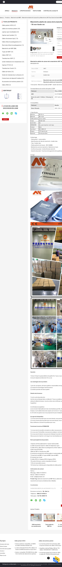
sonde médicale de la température (12, 61)
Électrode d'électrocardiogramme (11, 45)
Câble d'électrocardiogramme (10, 42)
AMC (32, 94)
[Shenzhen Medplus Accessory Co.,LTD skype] (17, 113)
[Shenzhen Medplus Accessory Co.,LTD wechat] (13, 113)
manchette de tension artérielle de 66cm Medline (43, 481)
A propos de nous (25, 10)
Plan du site (3, 555)
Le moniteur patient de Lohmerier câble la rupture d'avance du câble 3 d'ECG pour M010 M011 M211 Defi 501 (50, 545)
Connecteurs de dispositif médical (11, 78)
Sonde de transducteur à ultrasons (12, 75)
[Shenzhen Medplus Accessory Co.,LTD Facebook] (3, 2)
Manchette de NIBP (16, 17)
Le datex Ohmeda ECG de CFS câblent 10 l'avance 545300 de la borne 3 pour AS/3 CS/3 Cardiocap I (26, 549)
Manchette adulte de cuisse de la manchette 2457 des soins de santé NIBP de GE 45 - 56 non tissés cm (42, 54)
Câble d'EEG (5, 85)
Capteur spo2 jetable (8, 35)
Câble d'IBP (5, 55)
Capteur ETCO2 (6, 65)
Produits (14, 10)
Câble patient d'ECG (7, 25)
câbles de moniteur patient (9, 28)
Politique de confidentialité (9, 564)
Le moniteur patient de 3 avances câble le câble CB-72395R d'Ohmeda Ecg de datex (50, 553)
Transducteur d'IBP (7, 58)
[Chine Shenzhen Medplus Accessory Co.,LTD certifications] (6, 96)
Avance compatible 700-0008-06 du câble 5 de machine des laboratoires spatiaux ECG (26, 553)
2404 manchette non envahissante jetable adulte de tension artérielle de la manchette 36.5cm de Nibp (36, 525)
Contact (2, 551)
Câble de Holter (6, 71)
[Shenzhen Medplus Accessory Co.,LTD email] (4, 113)
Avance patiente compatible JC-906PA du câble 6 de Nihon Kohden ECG (25, 544)
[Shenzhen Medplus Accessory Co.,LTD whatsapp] (8, 113)
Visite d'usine (37, 10)
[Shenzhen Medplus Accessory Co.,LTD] (31, 7)
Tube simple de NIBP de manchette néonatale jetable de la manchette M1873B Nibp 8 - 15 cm (49, 525)
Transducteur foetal (7, 68)
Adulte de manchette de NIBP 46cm (46, 478)
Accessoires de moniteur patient (11, 81)
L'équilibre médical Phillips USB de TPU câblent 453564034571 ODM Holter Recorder (50, 549)
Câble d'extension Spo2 (8, 38)
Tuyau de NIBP (6, 52)
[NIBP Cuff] (39, 36)
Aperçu (7, 10)
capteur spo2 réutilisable (9, 32)
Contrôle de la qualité (50, 10)
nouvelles (2, 553)
